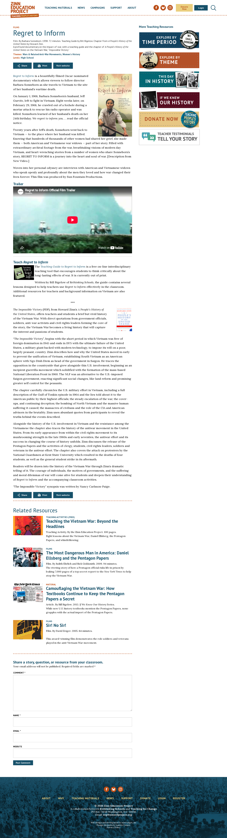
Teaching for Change (144, 808)
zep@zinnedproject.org (117, 814)
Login (201, 7)
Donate (145, 798)
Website (17, 746)
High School (27, 57)
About (132, 7)
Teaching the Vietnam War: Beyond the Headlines (82, 523)
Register (179, 798)
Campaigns (97, 7)
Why (61, 798)
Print (44, 65)
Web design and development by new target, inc (113, 822)
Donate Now (184, 7)
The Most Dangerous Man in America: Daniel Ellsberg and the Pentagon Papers (87, 555)
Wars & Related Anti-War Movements (42, 54)
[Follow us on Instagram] (120, 789)
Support (116, 7)
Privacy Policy (113, 827)
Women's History (71, 54)
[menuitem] (58, 7)
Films (49, 548)
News (81, 7)
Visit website (63, 65)
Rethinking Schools (112, 808)
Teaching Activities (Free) (60, 517)
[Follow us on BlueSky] (113, 789)
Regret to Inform (23, 76)
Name (16, 715)
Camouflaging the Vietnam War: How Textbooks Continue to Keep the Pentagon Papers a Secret (85, 593)
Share (24, 65)
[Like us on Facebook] (106, 789)
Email (17, 731)
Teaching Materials (58, 7)
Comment (19, 672)
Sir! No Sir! (56, 625)
